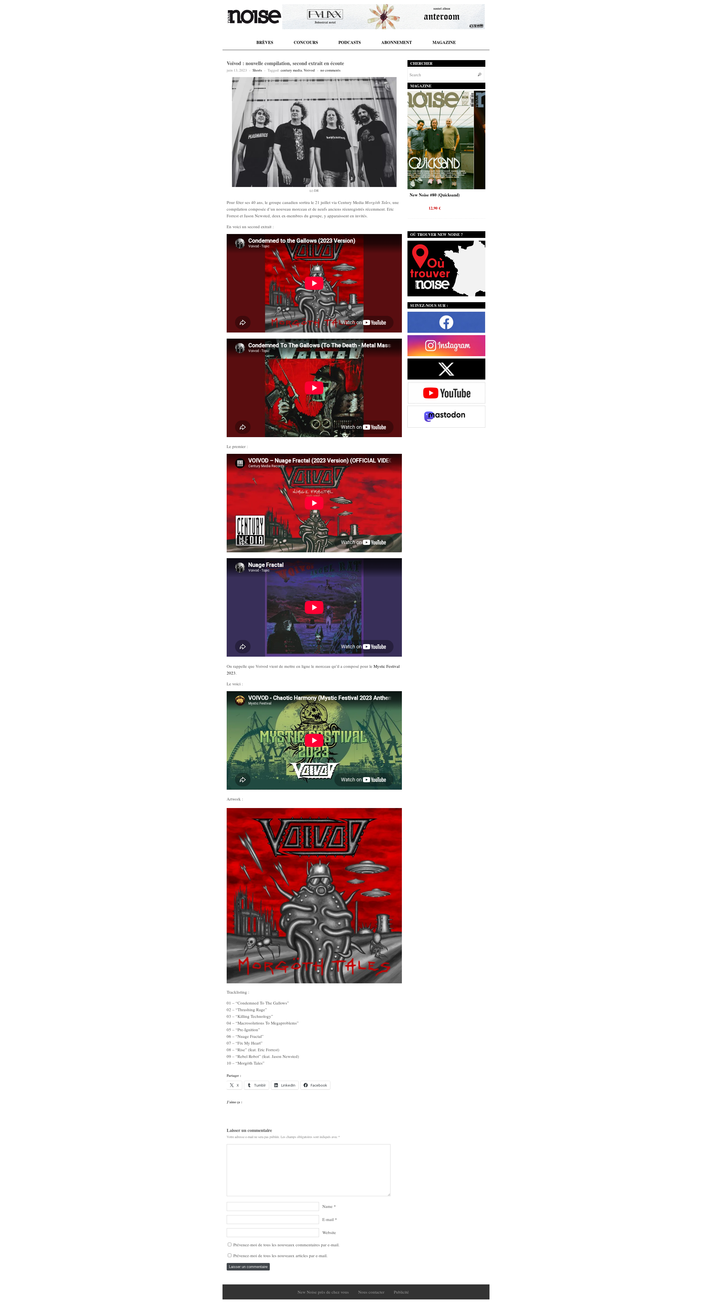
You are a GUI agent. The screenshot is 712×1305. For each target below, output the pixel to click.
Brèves (264, 42)
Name (327, 1206)
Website (329, 1232)
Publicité (401, 1292)
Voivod (309, 70)
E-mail (328, 1219)
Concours (306, 42)
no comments (330, 70)
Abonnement (396, 42)
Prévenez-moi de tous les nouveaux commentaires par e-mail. (286, 1244)
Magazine (444, 42)
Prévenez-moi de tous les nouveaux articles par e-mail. (280, 1255)
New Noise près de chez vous (323, 1292)
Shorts (257, 70)
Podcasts (349, 42)
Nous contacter (371, 1292)
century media (291, 70)
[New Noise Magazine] (254, 17)
